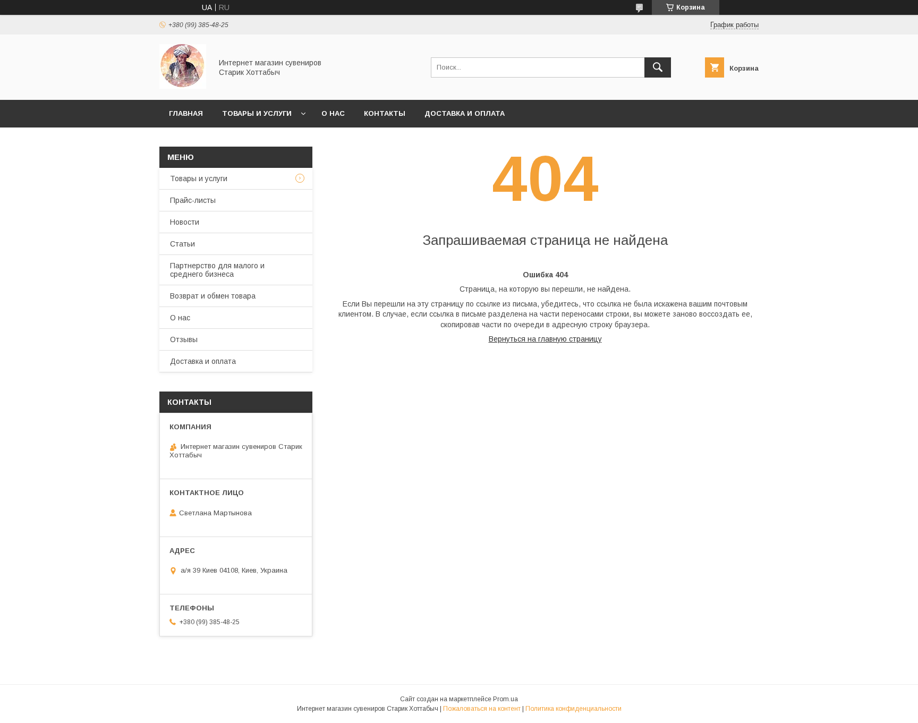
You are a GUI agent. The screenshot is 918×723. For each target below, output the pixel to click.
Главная (186, 113)
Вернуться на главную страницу (545, 339)
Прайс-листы (193, 200)
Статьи (182, 244)
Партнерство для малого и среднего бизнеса (217, 269)
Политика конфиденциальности (573, 708)
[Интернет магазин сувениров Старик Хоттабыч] (182, 86)
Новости (184, 222)
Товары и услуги (257, 113)
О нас (333, 113)
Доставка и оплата (464, 113)
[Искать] (657, 67)
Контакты (384, 113)
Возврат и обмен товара (213, 296)
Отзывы (184, 339)
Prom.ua (505, 699)
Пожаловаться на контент (482, 708)
